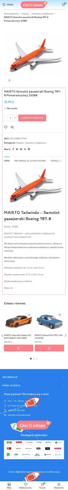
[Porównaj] (12, 127)
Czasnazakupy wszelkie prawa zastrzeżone (37, 473)
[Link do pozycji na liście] (34, 410)
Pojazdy (26, 13)
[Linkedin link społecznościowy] (25, 149)
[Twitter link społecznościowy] (17, 149)
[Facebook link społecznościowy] (13, 149)
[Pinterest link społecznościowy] (21, 149)
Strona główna (11, 13)
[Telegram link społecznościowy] (29, 149)
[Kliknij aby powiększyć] (9, 80)
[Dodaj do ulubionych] (5, 127)
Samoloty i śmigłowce (43, 13)
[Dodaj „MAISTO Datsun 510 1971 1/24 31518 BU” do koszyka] (49, 348)
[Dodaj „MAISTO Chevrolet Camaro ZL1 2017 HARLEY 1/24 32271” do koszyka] (18, 348)
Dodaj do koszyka (32, 117)
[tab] (6, 160)
